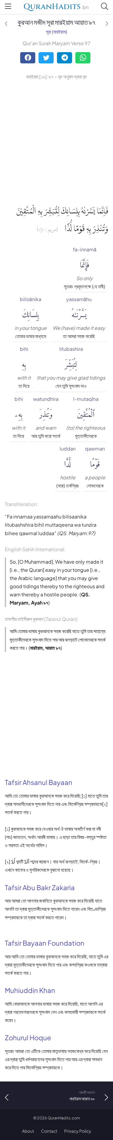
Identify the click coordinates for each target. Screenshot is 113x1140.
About (28, 1131)
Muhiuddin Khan (30, 990)
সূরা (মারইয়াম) (56, 32)
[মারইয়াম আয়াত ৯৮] (107, 23)
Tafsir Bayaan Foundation (44, 943)
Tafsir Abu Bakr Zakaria (40, 887)
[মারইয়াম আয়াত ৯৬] (6, 23)
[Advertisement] (56, 141)
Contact (49, 1131)
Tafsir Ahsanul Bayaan (38, 782)
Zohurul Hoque (28, 1037)
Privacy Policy (77, 1131)
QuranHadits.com (64, 1117)
